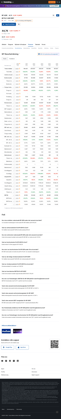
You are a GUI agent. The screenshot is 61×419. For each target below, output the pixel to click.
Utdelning (46, 48)
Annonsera (34, 371)
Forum (43, 44)
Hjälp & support (35, 375)
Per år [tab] (4, 58)
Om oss (33, 368)
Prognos (57, 48)
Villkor (3, 409)
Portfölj (3, 371)
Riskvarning (19, 409)
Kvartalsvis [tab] (12, 58)
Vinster (51, 48)
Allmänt (4, 44)
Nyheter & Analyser (20, 44)
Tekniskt (37, 44)
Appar (2, 368)
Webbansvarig (4, 375)
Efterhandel (5, 39)
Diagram (10, 44)
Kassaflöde (33, 48)
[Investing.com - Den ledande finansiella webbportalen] (9, 2)
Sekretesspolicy (10, 409)
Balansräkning (27, 48)
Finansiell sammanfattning (7, 48)
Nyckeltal (40, 48)
